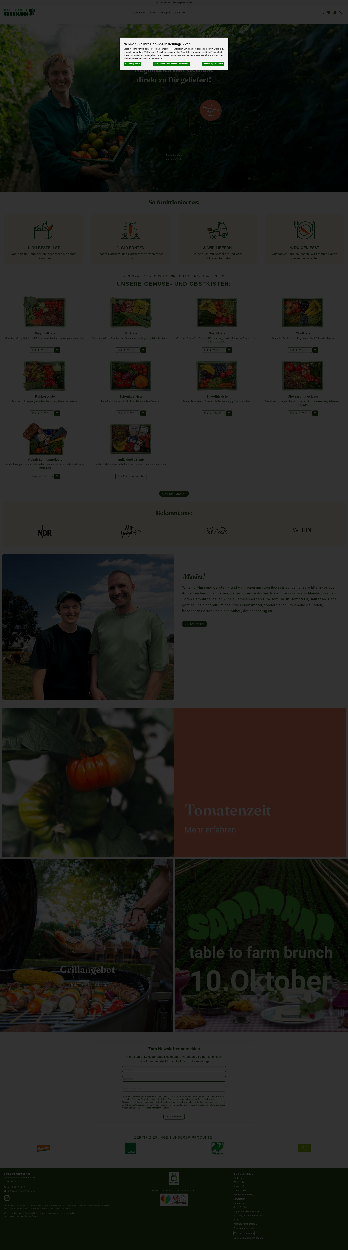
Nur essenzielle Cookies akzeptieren (171, 64)
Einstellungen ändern (213, 64)
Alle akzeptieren (132, 64)
